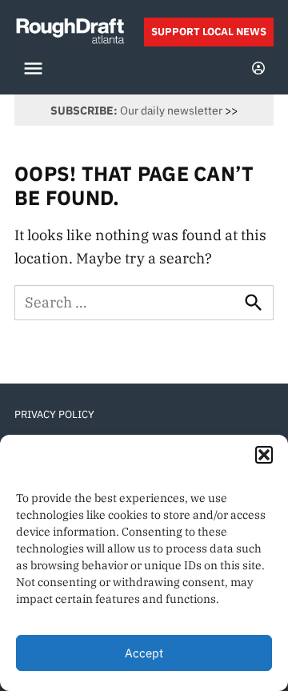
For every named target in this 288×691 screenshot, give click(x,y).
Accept (144, 653)
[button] (264, 455)
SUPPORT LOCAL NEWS (208, 31)
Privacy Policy (54, 414)
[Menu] (35, 68)
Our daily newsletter (136, 110)
